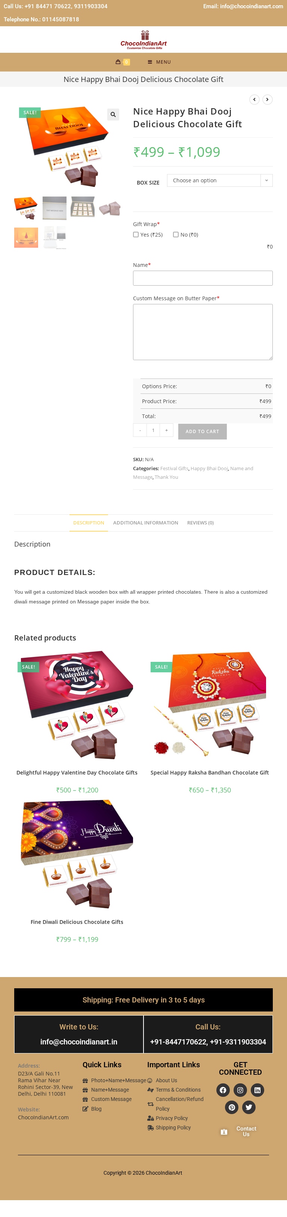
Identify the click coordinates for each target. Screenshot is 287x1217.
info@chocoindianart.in (78, 1041)
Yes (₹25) (152, 234)
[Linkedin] (257, 1090)
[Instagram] (240, 1090)
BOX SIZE (148, 182)
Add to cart (202, 431)
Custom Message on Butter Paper (176, 298)
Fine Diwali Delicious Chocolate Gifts (77, 921)
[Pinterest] (231, 1107)
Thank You (166, 477)
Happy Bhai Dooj (209, 468)
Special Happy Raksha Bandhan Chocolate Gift (210, 772)
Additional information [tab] (145, 523)
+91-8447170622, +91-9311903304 (208, 1041)
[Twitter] (249, 1107)
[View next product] (267, 99)
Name (142, 264)
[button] (113, 115)
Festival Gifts (174, 468)
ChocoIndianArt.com (43, 1117)
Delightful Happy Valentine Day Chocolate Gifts (77, 772)
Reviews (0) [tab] (200, 523)
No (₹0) (189, 234)
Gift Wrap (146, 224)
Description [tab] (88, 523)
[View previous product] (254, 99)
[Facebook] (223, 1090)
